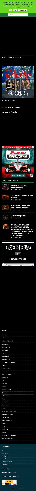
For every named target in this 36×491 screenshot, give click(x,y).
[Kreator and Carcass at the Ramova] (5, 197)
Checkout (4, 387)
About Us (4, 335)
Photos (4, 408)
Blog (3, 451)
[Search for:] (18, 14)
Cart (3, 381)
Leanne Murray (6, 359)
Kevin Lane (5, 350)
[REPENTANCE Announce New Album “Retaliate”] (5, 207)
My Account (5, 405)
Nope (15, 10)
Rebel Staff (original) (7, 341)
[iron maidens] (18, 97)
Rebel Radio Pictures (7, 414)
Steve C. (4, 365)
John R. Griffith (6, 347)
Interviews (5, 402)
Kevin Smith (5, 353)
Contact (4, 393)
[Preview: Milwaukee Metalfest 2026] (5, 187)
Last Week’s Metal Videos (9, 435)
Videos (4, 432)
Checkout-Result (6, 390)
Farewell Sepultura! (19, 216)
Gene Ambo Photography (9, 411)
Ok (10, 10)
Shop (3, 426)
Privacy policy (22, 10)
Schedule (4, 372)
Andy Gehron (5, 344)
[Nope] (34, 6)
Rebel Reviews (5, 459)
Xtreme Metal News (7, 462)
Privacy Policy (6, 417)
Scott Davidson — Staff (8, 362)
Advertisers (5, 378)
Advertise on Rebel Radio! (9, 375)
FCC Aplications (6, 396)
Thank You (5, 429)
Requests (4, 423)
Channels (4, 384)
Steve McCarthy (6, 369)
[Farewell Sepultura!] (5, 217)
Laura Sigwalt (5, 356)
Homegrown (5, 456)
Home (3, 399)
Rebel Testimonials (7, 420)
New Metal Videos (7, 439)
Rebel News (5, 454)
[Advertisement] (18, 37)
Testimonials (5, 465)
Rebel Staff (5, 338)
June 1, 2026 (14, 190)
